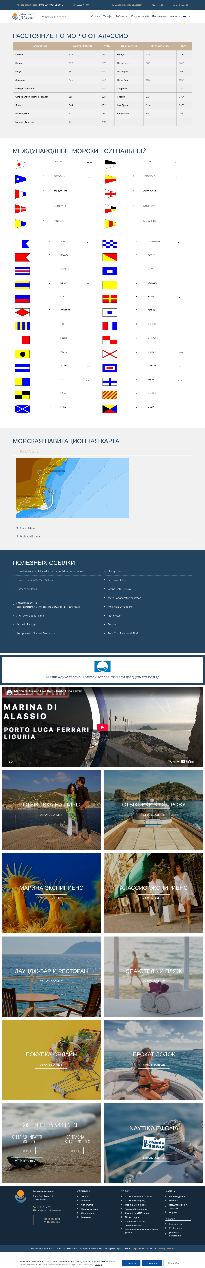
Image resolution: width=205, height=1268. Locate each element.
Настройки (173, 1263)
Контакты (175, 16)
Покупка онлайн (140, 16)
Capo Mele (27, 528)
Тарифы (107, 16)
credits (170, 1248)
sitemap (161, 1248)
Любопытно (121, 16)
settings (98, 1264)
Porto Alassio (29, 451)
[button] (40, 5)
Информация (159, 16)
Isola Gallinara (30, 536)
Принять (131, 1263)
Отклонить (152, 1263)
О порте (95, 16)
